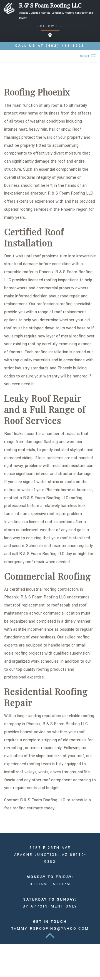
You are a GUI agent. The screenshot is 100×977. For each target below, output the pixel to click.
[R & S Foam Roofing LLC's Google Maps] (50, 36)
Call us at (50, 45)
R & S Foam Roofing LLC (50, 5)
